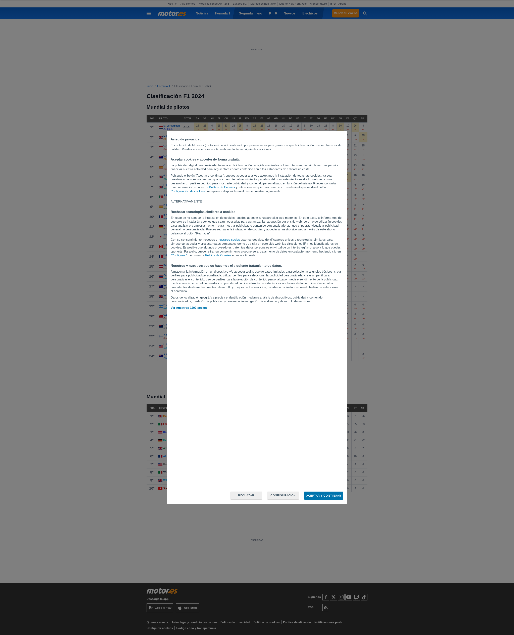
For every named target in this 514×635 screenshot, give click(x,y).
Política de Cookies (222, 187)
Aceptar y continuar (323, 495)
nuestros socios (229, 239)
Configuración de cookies (188, 191)
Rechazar (246, 495)
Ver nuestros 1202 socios (189, 307)
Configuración (283, 495)
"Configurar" (179, 255)
